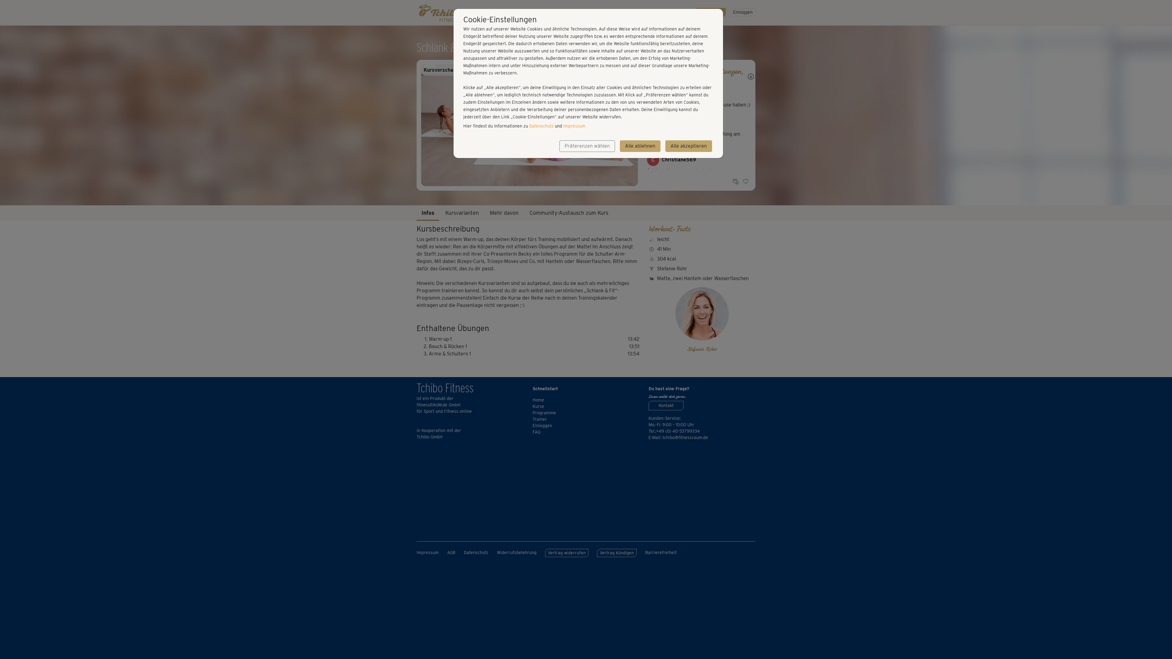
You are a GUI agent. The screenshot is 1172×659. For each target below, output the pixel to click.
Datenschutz (541, 126)
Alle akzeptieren (689, 146)
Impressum (574, 126)
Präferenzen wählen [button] (587, 146)
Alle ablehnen (640, 146)
